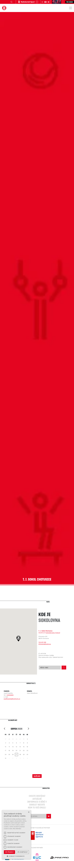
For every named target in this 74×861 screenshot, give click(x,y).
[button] (18, 638)
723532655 (10, 695)
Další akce (37, 776)
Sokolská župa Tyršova (53, 632)
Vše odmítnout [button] (22, 852)
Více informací (17, 828)
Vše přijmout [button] (9, 852)
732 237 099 (42, 642)
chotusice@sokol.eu (44, 644)
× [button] (28, 812)
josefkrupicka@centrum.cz (12, 699)
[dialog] (16, 834)
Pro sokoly (69, 2)
